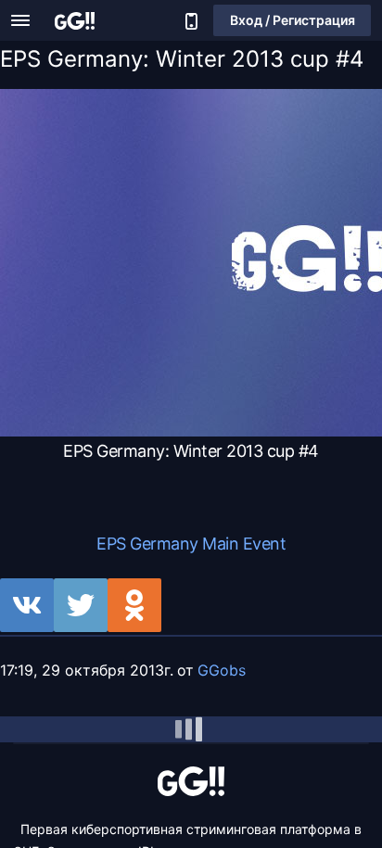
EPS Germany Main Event (191, 543)
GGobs (221, 670)
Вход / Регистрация (292, 20)
